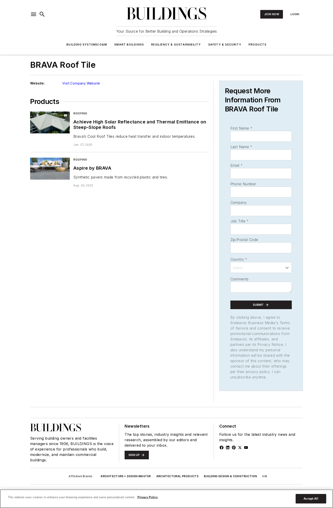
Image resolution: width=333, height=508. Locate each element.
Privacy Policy (148, 497)
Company (238, 202)
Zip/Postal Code (244, 239)
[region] (166, 498)
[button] (33, 14)
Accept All (311, 498)
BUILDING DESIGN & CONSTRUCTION (230, 476)
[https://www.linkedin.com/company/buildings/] (227, 447)
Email (236, 165)
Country (238, 259)
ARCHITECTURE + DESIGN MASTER (126, 476)
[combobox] (261, 267)
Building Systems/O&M (86, 44)
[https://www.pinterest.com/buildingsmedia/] (234, 447)
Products (258, 44)
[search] (42, 14)
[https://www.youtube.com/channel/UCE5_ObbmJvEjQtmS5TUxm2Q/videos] (246, 447)
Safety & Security (224, 44)
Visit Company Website (81, 83)
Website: (37, 83)
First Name (241, 128)
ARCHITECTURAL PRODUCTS (177, 476)
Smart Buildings (129, 44)
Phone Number (243, 184)
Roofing (80, 113)
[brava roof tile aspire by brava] (50, 169)
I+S (264, 476)
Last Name (241, 146)
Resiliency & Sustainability (176, 44)
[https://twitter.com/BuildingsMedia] (240, 447)
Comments (239, 279)
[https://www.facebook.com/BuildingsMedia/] (221, 447)
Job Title (239, 221)
